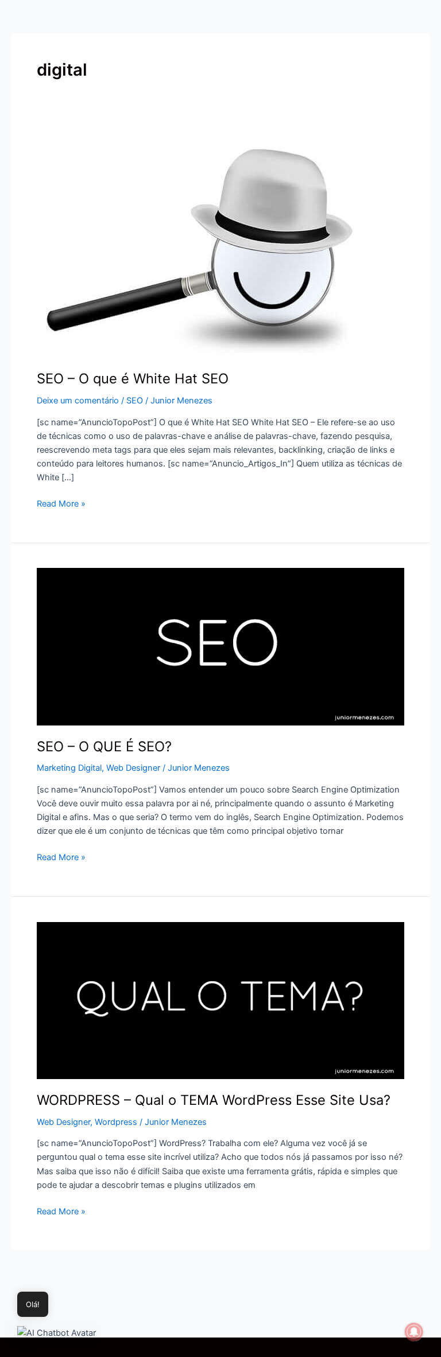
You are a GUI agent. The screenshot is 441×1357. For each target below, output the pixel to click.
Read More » (61, 503)
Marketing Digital (69, 768)
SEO (134, 400)
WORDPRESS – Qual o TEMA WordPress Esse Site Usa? (213, 1100)
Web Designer (133, 768)
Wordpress (116, 1122)
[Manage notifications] (414, 1332)
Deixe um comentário (78, 400)
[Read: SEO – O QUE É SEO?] (220, 646)
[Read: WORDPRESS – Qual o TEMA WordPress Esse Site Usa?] (220, 1000)
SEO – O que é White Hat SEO (133, 378)
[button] (56, 1332)
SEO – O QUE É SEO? (104, 746)
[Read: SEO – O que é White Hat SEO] (201, 246)
